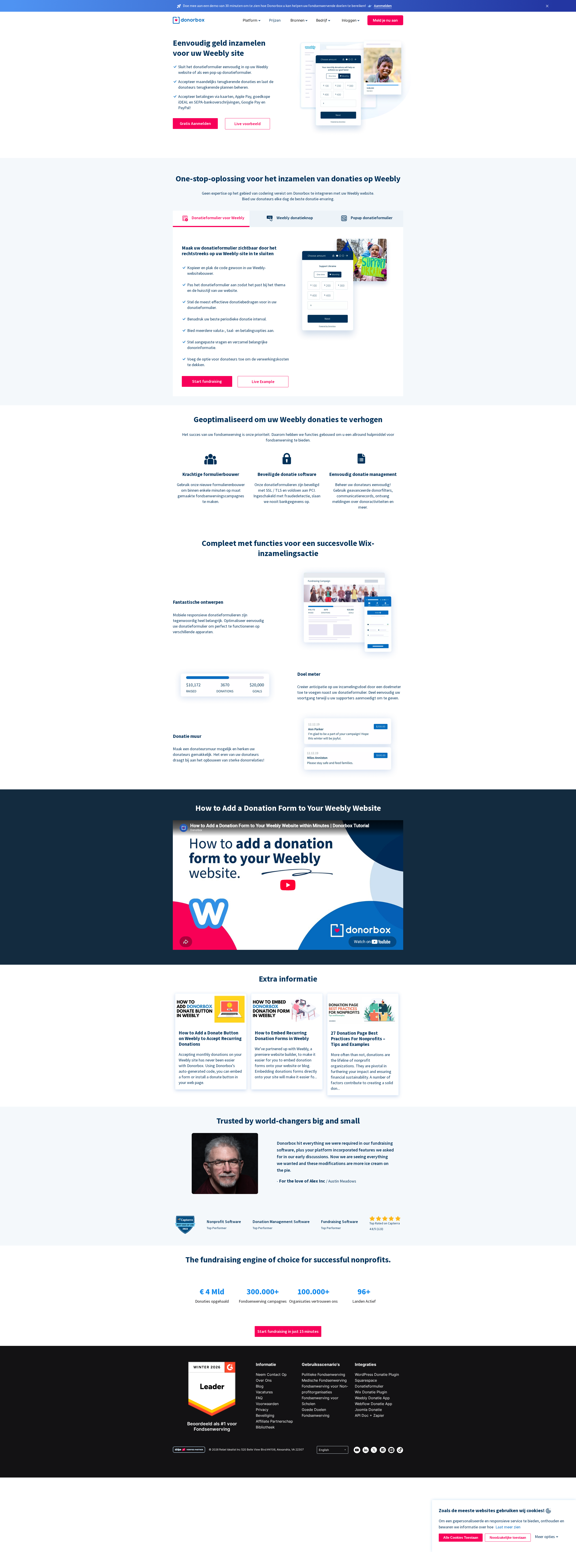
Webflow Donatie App (373, 1403)
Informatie (266, 1364)
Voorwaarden (267, 1403)
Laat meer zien (507, 1526)
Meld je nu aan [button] (385, 20)
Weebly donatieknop (295, 218)
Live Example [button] (263, 381)
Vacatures (264, 1392)
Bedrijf (321, 20)
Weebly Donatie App (372, 1398)
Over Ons (264, 1380)
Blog (259, 1386)
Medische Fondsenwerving (324, 1380)
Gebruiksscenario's (321, 1364)
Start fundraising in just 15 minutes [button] (288, 1331)
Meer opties (545, 1536)
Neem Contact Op (271, 1374)
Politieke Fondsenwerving (323, 1374)
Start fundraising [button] (207, 381)
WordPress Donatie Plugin (377, 1374)
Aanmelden (383, 5)
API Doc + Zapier (369, 1415)
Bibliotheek (265, 1427)
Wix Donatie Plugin (371, 1392)
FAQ (259, 1398)
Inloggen (349, 20)
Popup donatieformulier (371, 218)
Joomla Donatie (368, 1409)
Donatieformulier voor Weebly (218, 218)
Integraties (365, 1364)
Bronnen (297, 20)
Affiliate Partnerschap (274, 1421)
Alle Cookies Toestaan (460, 1537)
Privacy (262, 1409)
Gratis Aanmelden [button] (195, 123)
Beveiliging (265, 1415)
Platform (250, 20)
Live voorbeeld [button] (247, 123)
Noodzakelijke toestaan (508, 1537)
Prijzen (275, 20)
